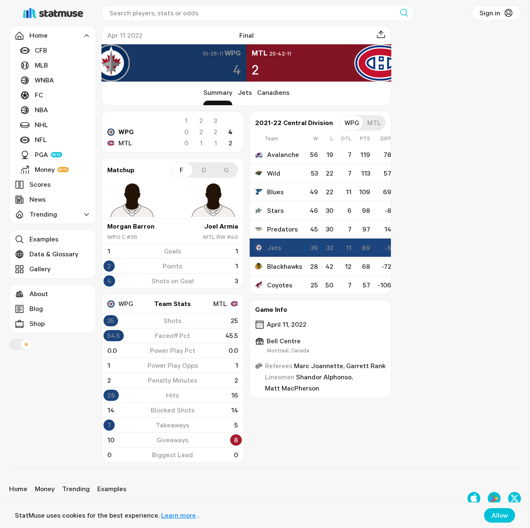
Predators (282, 229)
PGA (41, 154)
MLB (41, 65)
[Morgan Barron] (132, 200)
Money (45, 169)
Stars (275, 210)
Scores (40, 184)
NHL (41, 124)
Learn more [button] (178, 515)
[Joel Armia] (213, 200)
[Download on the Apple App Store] (473, 498)
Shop (37, 323)
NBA (41, 109)
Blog (36, 308)
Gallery (40, 268)
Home (18, 488)
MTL (125, 142)
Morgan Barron (130, 226)
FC (39, 94)
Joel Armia (221, 226)
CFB (41, 50)
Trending (76, 488)
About (38, 293)
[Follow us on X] (514, 498)
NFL (41, 139)
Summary (217, 92)
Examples (43, 239)
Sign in (489, 12)
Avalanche (283, 154)
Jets (245, 92)
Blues (275, 191)
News (37, 199)
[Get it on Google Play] (494, 498)
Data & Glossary (53, 253)
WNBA (44, 79)
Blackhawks (284, 266)
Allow (499, 515)
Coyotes (279, 284)
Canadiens (273, 92)
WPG (126, 131)
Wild (273, 173)
